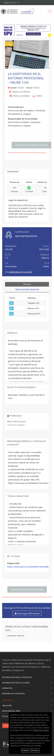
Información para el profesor (17, 677)
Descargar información (28, 613)
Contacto (7, 700)
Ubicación (7, 705)
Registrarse (10, 2)
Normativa (7, 688)
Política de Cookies (41, 730)
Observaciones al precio (27, 289)
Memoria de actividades (13, 693)
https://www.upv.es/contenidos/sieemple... (28, 566)
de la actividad (20, 272)
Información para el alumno (16, 682)
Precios (27, 284)
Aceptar (25, 750)
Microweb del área (11, 711)
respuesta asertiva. (16, 635)
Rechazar (35, 750)
